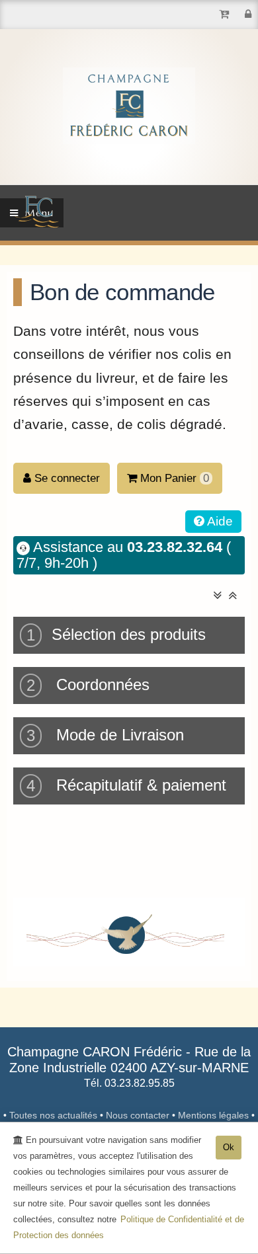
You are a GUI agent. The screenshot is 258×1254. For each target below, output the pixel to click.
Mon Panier (174, 478)
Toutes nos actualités (54, 1115)
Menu (36, 213)
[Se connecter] (248, 14)
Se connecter (65, 478)
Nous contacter (139, 1115)
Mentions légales (214, 1115)
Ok (228, 1147)
